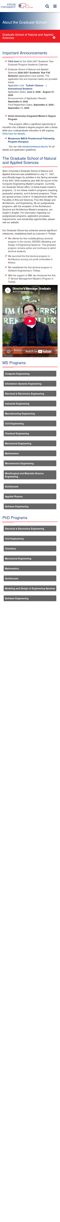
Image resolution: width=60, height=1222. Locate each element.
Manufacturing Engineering (20, 413)
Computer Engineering (17, 373)
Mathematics (12, 453)
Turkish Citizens (34, 85)
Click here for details (13, 133)
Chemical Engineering (17, 433)
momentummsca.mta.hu (35, 146)
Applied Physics (14, 496)
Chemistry (10, 548)
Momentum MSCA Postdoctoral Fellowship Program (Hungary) (31, 140)
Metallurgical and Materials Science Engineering (24, 475)
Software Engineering (16, 506)
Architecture (11, 486)
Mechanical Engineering (18, 443)
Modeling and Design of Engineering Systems (30, 588)
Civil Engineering (14, 423)
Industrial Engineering (17, 403)
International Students (20, 88)
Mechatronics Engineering (19, 463)
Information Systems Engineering (23, 383)
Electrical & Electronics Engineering (24, 393)
